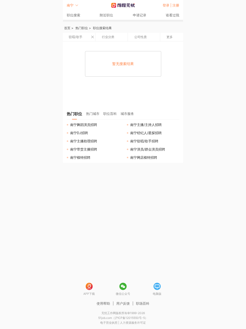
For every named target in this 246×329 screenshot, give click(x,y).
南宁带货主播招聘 (83, 149)
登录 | (167, 5)
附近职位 (106, 15)
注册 (175, 5)
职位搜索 (73, 15)
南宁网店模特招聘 (143, 157)
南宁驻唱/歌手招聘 (144, 141)
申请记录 (139, 15)
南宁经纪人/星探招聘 (146, 133)
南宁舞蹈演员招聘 (83, 125)
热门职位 (81, 28)
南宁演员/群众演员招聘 (147, 149)
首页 (67, 28)
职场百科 (142, 303)
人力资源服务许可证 (133, 322)
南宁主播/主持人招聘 (146, 125)
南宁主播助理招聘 (83, 141)
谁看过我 (172, 15)
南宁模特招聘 (80, 157)
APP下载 (89, 294)
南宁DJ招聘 (79, 133)
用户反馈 (123, 303)
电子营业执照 (108, 322)
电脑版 (157, 294)
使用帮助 (103, 303)
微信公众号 (123, 294)
